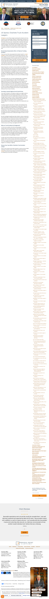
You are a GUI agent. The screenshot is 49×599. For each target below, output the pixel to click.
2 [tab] (24, 529)
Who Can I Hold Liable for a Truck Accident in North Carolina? (40, 388)
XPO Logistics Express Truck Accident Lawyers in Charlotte (39, 167)
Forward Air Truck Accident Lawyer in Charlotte (40, 254)
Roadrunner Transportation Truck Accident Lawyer (40, 223)
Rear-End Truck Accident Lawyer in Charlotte (40, 291)
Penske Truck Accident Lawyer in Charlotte (40, 333)
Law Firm (12, 570)
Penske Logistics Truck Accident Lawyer (39, 275)
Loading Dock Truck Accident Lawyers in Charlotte (39, 296)
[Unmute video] (32, 568)
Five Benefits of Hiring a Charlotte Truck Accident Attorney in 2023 (40, 414)
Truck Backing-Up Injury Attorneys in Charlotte (40, 359)
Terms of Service (27, 546)
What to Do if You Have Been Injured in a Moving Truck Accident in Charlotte (40, 315)
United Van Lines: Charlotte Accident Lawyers (39, 156)
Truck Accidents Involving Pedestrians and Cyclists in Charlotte (39, 132)
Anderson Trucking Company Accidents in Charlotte (39, 106)
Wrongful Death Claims (36, 77)
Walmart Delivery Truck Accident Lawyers (40, 183)
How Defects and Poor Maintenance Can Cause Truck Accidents (39, 411)
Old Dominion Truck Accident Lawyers (39, 272)
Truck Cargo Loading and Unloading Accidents (38, 180)
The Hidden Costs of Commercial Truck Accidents (40, 443)
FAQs (35, 1)
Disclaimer (14, 546)
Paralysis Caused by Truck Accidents (38, 376)
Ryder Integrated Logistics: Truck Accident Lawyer (40, 212)
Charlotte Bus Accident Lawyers (39, 147)
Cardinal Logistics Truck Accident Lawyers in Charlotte (40, 201)
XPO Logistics (36, 136)
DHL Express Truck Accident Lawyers (39, 246)
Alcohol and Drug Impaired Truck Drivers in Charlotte (40, 101)
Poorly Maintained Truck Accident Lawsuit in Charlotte (40, 288)
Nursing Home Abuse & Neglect (38, 72)
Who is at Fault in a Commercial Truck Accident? (39, 429)
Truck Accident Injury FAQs (38, 339)
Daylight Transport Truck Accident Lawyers (40, 243)
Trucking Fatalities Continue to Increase (39, 393)
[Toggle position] (44, 568)
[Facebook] (2, 573)
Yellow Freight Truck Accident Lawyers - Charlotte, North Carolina (40, 169)
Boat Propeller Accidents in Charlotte (39, 196)
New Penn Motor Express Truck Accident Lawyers (39, 270)
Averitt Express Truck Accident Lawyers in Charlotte (39, 188)
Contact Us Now (24, 16)
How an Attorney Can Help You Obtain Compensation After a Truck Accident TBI (39, 370)
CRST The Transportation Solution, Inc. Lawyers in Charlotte (40, 238)
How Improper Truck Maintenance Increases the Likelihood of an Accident (40, 417)
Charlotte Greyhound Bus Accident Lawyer (40, 149)
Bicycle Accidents (35, 453)
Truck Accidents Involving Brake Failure (39, 141)
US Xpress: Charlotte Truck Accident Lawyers (39, 159)
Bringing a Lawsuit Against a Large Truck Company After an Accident (40, 199)
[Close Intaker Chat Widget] (46, 568)
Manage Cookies (21, 583)
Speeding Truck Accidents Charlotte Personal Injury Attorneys (38, 128)
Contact (3, 151)
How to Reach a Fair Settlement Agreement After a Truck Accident (40, 405)
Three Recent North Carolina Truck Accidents (40, 280)
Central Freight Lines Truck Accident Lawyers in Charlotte (39, 144)
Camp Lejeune (35, 455)
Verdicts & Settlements (21, 1)
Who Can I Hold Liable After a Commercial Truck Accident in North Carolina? (39, 399)
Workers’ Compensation (36, 76)
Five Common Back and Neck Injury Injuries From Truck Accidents (40, 352)
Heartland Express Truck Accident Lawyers (40, 256)
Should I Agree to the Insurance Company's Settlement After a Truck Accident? (39, 384)
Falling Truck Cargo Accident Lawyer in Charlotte (39, 309)
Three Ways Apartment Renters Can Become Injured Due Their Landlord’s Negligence (39, 469)
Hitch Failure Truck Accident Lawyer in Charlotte (39, 122)
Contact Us (39, 1)
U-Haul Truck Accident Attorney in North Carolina (40, 293)
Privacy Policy (20, 546)
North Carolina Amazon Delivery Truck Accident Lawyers (40, 175)
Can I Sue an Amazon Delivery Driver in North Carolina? (39, 423)
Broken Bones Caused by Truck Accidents (39, 367)
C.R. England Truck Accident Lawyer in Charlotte (40, 230)
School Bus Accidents (36, 445)
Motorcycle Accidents (36, 69)
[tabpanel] (24, 520)
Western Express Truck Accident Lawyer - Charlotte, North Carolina (40, 164)
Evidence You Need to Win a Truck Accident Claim (40, 402)
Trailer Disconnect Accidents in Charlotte (39, 138)
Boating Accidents (35, 80)
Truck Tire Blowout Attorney (39, 362)
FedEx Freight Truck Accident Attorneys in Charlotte (39, 251)
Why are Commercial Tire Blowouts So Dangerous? (40, 434)
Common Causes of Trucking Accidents (39, 120)
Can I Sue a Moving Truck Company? (38, 104)
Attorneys (6, 1)
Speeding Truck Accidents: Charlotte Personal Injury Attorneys (38, 336)
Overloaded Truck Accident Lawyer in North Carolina (40, 321)
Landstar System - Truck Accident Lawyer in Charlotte (40, 264)
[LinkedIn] (7, 573)
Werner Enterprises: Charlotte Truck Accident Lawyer (39, 185)
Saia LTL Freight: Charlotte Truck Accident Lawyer (40, 209)
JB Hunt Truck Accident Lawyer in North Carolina (40, 259)
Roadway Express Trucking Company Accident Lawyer (38, 220)
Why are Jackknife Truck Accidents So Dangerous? (40, 436)
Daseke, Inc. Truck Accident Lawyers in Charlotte (39, 240)
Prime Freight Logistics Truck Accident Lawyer (39, 227)
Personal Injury (12, 1)
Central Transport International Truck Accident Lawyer (39, 172)
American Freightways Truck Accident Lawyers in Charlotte (39, 109)
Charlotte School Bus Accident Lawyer (39, 154)
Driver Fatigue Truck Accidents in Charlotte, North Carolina (40, 312)
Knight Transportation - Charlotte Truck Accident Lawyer (40, 262)
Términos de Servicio (29, 548)
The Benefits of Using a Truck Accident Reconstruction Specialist (40, 426)
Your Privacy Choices (7, 583)
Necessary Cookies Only (16, 595)
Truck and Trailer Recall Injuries (39, 356)
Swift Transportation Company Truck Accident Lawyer (39, 177)
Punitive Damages (35, 96)
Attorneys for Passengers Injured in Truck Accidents (40, 349)
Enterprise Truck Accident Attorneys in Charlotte (38, 283)
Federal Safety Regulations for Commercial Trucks (39, 307)
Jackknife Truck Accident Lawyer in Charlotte (40, 299)
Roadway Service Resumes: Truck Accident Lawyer (40, 217)
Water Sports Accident (36, 449)
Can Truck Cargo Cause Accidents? (40, 323)
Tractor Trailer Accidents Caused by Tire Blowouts (40, 328)
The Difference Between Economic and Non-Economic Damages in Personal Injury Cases (38, 476)
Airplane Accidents (35, 97)
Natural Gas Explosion (36, 86)
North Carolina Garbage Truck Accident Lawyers (39, 117)
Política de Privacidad (20, 548)
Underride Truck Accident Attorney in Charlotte (40, 364)
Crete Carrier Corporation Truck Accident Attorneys (39, 235)
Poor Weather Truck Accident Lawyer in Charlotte (39, 286)
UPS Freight (36, 134)
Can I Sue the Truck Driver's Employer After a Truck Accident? (40, 379)
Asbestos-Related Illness (36, 79)
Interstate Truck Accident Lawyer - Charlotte (40, 301)
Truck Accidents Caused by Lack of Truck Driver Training (40, 319)
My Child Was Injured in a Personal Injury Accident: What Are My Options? (38, 460)
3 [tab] (26, 529)
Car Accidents (34, 67)
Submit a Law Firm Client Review (24, 535)
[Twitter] (5, 573)
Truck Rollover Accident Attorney (40, 360)
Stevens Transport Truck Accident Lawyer (40, 204)
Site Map (33, 546)
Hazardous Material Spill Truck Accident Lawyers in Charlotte (39, 304)
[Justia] (10, 573)
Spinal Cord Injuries (36, 88)
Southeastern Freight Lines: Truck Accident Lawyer (40, 207)
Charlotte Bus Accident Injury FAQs (40, 145)
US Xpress (3, 38)
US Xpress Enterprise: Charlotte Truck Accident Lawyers (39, 162)
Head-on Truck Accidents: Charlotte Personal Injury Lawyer (40, 114)
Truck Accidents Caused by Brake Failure (40, 390)
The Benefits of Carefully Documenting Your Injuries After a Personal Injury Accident (38, 479)
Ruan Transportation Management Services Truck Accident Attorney (40, 215)
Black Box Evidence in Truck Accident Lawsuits (39, 191)
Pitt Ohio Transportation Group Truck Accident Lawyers (39, 278)
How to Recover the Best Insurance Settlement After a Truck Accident (40, 381)
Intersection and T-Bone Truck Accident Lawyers (39, 125)
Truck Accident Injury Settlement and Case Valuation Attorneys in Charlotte (40, 342)
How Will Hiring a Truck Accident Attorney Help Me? (40, 421)
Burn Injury (34, 83)
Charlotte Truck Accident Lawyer (38, 99)
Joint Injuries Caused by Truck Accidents (39, 373)
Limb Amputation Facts (36, 89)
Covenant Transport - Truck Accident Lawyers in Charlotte (39, 232)
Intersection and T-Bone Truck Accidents (39, 331)
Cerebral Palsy (35, 91)
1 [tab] (23, 529)
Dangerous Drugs (35, 94)
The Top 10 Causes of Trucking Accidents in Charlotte (39, 408)
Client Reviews (29, 1)
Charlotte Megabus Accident (39, 151)
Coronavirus (34, 85)
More (47, 1)
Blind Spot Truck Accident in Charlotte (39, 193)
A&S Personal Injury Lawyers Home (9, 4)
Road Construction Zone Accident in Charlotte (40, 354)
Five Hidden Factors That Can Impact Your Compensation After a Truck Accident (40, 439)
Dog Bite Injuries (35, 70)
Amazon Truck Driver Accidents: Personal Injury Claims (39, 112)
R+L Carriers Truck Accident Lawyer (40, 224)
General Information (36, 82)
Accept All (6, 595)
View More (24, 532)
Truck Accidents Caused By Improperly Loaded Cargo (39, 396)
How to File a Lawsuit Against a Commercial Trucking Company (39, 431)
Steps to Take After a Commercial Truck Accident (40, 325)
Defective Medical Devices (37, 92)
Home (2, 1)
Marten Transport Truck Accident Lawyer (40, 267)
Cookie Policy (14, 583)
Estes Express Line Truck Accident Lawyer (40, 248)
